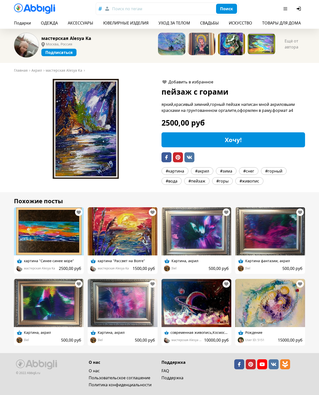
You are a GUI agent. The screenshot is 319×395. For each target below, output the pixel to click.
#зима (226, 171)
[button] (86, 129)
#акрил (202, 171)
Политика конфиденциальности (120, 385)
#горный (273, 171)
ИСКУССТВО (240, 23)
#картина (175, 171)
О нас (94, 371)
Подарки (22, 23)
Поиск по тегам (127, 8)
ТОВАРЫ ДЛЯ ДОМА (281, 23)
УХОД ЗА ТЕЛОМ (174, 23)
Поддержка (172, 378)
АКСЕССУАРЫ (80, 23)
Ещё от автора (291, 44)
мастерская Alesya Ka (66, 38)
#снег (248, 171)
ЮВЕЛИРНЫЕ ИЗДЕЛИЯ (126, 23)
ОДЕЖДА (49, 23)
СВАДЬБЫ (209, 23)
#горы (222, 181)
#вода (171, 181)
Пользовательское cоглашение (119, 378)
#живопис (249, 181)
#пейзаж (196, 181)
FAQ (165, 371)
